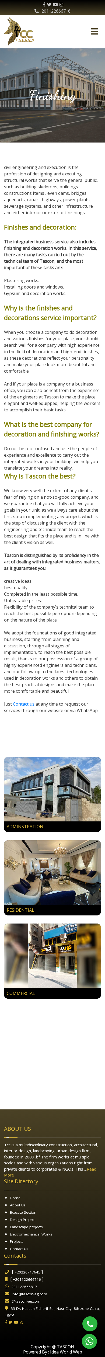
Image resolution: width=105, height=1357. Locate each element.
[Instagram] (61, 5)
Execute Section (23, 1212)
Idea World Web (66, 1352)
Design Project (22, 1219)
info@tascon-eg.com (29, 1294)
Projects (16, 1241)
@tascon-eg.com (26, 1301)
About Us (18, 1205)
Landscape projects (26, 1226)
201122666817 (24, 1286)
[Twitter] (49, 5)
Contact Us (19, 1248)
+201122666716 (55, 11)
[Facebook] (44, 5)
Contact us (23, 704)
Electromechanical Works (31, 1234)
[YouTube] (55, 5)
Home (15, 1197)
